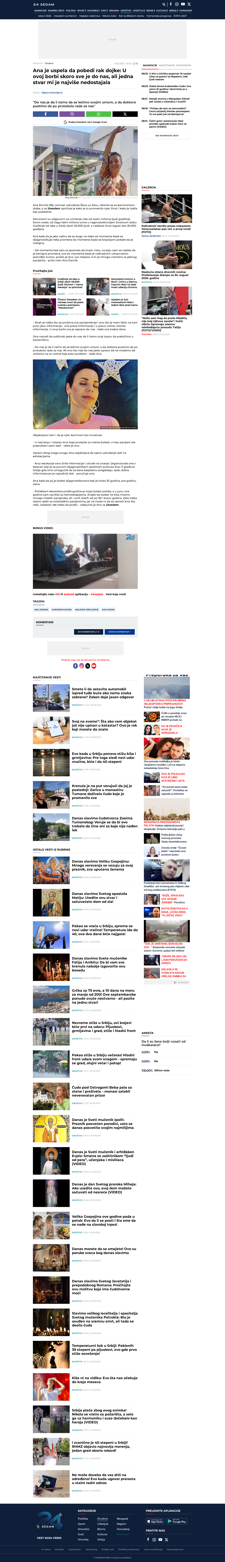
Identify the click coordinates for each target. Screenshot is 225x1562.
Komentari (183, 65)
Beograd (122, 1519)
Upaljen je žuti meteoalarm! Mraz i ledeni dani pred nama (124, 302)
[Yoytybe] (183, 4)
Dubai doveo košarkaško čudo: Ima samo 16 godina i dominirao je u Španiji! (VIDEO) (170, 89)
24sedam (97, 594)
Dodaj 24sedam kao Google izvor (87, 122)
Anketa (148, 1033)
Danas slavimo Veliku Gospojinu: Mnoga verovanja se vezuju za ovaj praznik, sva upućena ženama (102, 866)
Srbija (173, 10)
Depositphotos (175, 1549)
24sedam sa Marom (65, 16)
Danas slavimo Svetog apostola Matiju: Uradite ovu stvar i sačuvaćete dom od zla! (99, 898)
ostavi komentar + (120, 631)
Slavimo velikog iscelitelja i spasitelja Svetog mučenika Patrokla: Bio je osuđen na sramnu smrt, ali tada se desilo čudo (105, 1320)
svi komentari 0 (88, 631)
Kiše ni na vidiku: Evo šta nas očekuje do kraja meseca (105, 1380)
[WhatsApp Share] (98, 114)
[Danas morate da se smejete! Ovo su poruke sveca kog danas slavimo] (51, 1258)
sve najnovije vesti (166, 135)
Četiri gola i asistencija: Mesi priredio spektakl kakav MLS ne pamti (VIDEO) (168, 124)
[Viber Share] (72, 114)
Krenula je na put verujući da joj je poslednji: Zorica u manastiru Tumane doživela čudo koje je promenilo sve (102, 792)
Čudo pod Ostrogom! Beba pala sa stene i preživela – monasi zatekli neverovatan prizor (102, 1092)
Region (121, 1524)
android (69, 594)
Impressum (74, 1549)
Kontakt (59, 1549)
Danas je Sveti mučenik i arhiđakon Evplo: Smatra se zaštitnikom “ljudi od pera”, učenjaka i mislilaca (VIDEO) (103, 1158)
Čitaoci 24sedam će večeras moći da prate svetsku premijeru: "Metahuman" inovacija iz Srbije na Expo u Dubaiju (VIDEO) (70, 303)
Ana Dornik (41, 609)
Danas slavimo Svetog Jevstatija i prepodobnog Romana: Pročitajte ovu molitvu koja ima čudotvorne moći (101, 1287)
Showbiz (93, 10)
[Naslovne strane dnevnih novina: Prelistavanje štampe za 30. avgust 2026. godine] (167, 254)
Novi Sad (123, 1534)
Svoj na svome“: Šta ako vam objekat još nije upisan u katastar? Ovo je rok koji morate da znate (104, 726)
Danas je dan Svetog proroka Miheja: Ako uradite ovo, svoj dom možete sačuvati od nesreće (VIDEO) (104, 1188)
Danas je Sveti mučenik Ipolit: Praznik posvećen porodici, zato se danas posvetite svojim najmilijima (103, 1124)
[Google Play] (177, 1521)
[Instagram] (176, 4)
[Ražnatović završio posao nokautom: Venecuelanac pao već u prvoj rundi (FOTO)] (167, 208)
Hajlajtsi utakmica (89, 16)
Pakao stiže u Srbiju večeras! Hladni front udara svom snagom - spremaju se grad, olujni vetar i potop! (104, 1059)
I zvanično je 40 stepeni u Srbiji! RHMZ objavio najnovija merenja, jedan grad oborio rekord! (101, 1447)
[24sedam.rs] (43, 4)
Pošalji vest (108, 1549)
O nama (46, 1549)
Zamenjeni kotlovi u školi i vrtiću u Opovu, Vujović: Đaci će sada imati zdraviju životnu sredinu (124, 283)
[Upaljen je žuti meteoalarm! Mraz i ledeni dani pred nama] (98, 307)
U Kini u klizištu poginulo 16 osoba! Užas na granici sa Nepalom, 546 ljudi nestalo (170, 76)
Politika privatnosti (128, 1549)
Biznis (150, 10)
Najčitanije (167, 65)
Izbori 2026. (45, 16)
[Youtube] (94, 666)
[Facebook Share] (45, 114)
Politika (71, 10)
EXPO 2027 (180, 16)
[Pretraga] (164, 4)
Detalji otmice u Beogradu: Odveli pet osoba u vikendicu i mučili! (169, 100)
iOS (57, 594)
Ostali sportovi (151, 236)
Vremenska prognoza (158, 16)
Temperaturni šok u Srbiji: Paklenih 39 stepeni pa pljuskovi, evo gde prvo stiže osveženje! (104, 1350)
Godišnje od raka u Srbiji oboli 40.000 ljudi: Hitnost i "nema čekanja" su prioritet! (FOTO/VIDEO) (70, 283)
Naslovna (38, 63)
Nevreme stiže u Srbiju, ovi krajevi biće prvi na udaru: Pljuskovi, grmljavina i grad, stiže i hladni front (104, 1027)
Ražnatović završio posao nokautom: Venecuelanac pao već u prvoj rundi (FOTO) (166, 229)
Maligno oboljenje (87, 609)
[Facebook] (170, 4)
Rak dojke (108, 609)
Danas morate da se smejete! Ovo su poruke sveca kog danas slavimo (104, 1251)
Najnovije (40, 10)
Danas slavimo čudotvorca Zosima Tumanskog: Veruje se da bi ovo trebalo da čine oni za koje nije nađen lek (105, 824)
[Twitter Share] (125, 114)
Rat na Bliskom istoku (131, 16)
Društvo (126, 10)
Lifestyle (138, 10)
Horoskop (185, 10)
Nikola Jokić (109, 16)
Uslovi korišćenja (153, 1549)
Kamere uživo (56, 10)
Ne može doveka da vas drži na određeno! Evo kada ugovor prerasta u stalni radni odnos (103, 1479)
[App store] (155, 1521)
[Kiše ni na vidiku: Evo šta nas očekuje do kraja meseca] (51, 1387)
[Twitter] (189, 4)
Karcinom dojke (62, 609)
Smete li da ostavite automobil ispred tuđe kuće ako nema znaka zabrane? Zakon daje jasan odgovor (103, 693)
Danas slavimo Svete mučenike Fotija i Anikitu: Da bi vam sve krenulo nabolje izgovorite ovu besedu (99, 965)
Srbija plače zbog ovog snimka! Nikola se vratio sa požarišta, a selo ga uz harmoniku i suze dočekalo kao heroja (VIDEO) (104, 1416)
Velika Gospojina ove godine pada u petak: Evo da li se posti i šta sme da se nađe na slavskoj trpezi (104, 1221)
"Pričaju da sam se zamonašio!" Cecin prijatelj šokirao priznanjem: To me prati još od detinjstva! (169, 111)
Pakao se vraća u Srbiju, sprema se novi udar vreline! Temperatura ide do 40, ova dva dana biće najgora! (105, 930)
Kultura (161, 10)
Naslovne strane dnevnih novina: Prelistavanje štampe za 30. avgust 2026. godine (165, 275)
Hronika (114, 10)
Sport (81, 10)
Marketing (91, 1549)
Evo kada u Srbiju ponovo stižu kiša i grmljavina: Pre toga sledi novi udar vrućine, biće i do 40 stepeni (104, 758)
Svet (104, 10)
